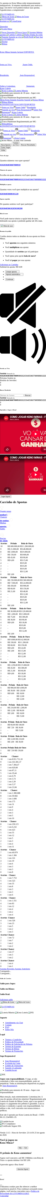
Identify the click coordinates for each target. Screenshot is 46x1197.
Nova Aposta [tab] (5, 145)
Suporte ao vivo (8, 110)
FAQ (7, 1027)
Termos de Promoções (14, 1051)
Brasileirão (31, 107)
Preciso (4, 539)
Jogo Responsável (24, 110)
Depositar (4, 26)
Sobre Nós (37, 110)
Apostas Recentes (7, 969)
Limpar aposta (11, 272)
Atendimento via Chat (14, 1023)
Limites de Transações (14, 1066)
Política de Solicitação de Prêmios (18, 1044)
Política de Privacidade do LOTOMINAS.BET (19, 1192)
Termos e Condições (13, 1040)
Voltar (3, 150)
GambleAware (11, 1070)
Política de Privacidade (14, 1042)
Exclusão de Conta (12, 1063)
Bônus (10, 102)
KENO (3, 104)
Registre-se (4, 21)
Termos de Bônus (12, 1049)
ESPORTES (30, 104)
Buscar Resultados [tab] (28, 145)
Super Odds (20, 107)
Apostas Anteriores (22, 969)
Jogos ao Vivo (8, 107)
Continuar (9, 279)
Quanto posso (5, 513)
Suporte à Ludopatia (13, 1068)
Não (20, 1148)
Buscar (27, 395)
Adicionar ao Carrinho (9, 265)
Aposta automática (13, 274)
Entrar (18, 21)
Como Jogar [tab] (5, 148)
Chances (4, 519)
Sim (25, 1148)
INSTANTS (11, 104)
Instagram (6, 112)
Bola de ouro (8, 226)
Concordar (4, 1196)
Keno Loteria (17, 112)
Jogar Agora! (5, 496)
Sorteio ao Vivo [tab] (16, 144)
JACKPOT (20, 104)
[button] (14, 17)
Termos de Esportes (13, 1046)
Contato (8, 1025)
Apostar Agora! (23, 1169)
